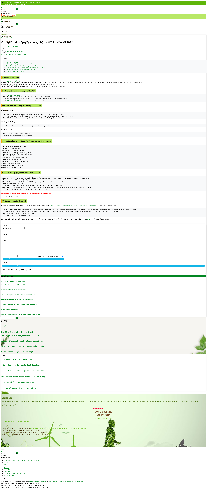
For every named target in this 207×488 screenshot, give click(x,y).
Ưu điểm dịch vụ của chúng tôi (15, 71)
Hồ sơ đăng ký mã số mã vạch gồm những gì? (13, 281)
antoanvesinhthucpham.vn (38, 428)
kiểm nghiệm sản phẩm (70, 205)
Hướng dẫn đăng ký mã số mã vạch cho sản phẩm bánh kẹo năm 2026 (20, 314)
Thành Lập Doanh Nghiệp (15, 51)
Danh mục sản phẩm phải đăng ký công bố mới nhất (20, 388)
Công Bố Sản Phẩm (8, 16)
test (5, 464)
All (5, 325)
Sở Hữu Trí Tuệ (7, 31)
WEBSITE (90, 219)
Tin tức (6, 327)
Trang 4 (6, 466)
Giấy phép (9, 37)
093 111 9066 (103, 415)
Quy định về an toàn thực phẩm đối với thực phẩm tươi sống (22, 346)
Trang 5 (6, 468)
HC (8, 56)
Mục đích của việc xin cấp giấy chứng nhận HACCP (21, 66)
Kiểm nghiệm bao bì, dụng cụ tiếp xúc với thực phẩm (15, 285)
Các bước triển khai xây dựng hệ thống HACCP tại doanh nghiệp (25, 67)
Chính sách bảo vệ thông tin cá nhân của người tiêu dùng (68, 428)
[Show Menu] (1, 20)
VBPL (5, 71)
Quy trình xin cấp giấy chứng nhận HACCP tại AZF (21, 69)
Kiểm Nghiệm (7, 21)
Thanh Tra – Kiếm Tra (13, 81)
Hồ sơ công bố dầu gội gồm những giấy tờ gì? (13, 289)
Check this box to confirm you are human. (48, 256)
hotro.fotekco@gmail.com (105, 418)
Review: (5, 240)
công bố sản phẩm (56, 205)
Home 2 (6, 462)
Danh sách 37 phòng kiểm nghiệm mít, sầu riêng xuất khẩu (22, 341)
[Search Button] (17, 9)
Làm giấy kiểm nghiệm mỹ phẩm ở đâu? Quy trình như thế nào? (18, 295)
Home (2, 37)
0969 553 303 (103, 411)
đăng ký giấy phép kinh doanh (88, 205)
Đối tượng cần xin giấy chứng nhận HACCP (19, 64)
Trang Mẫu (7, 470)
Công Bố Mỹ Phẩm (12, 46)
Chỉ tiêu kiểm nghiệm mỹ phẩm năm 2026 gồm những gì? (17, 299)
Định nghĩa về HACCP (12, 62)
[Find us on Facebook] (1, 478)
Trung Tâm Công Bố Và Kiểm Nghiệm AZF (17, 421)
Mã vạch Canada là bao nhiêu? (9, 309)
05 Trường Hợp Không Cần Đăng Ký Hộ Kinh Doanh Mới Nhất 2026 (19, 304)
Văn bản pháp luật (9, 475)
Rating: (5, 234)
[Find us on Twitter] (3, 478)
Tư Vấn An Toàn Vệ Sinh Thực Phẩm (15, 473)
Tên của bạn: (7, 228)
